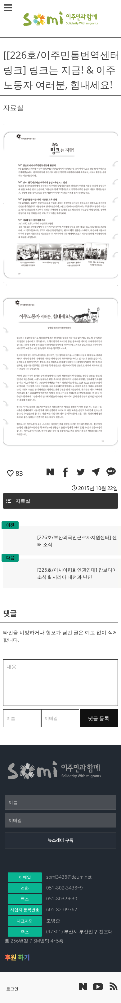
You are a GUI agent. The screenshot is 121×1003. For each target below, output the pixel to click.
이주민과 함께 (60, 18)
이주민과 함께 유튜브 (97, 986)
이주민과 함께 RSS (113, 986)
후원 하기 (17, 957)
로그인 (12, 989)
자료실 (23, 500)
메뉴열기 (8, 8)
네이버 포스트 (83, 986)
